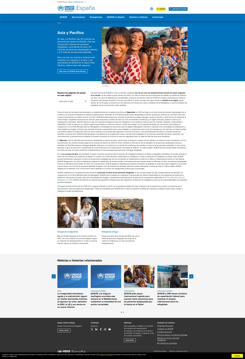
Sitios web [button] (151, 8)
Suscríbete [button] (130, 340)
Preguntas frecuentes (165, 326)
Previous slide (54, 276)
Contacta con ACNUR (165, 329)
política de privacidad (106, 354)
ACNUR (63, 17)
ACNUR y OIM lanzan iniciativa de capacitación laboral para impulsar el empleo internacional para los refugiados (172, 299)
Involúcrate (157, 17)
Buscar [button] (145, 8)
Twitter (92, 329)
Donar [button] (162, 9)
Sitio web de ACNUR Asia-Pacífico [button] (72, 71)
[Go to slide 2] (124, 313)
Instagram (105, 329)
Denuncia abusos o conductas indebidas (172, 335)
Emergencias (96, 17)
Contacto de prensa (164, 332)
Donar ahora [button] (64, 330)
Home (59, 23)
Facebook (101, 329)
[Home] (70, 9)
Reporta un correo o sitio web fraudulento (168, 339)
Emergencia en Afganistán (67, 232)
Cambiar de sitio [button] (78, 2)
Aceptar (237, 356)
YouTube (109, 329)
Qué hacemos (78, 17)
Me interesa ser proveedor (167, 343)
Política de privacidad (160, 351)
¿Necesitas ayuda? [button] (179, 9)
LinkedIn (96, 329)
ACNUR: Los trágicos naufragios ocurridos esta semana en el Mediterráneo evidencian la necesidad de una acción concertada (106, 299)
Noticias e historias (138, 17)
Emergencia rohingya (110, 232)
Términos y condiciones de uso (178, 351)
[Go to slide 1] (122, 313)
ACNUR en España (116, 17)
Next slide (191, 276)
